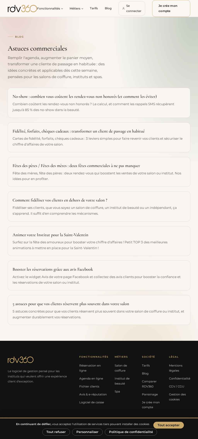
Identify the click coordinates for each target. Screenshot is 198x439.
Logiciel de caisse (91, 402)
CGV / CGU (176, 386)
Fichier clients (89, 386)
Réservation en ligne (90, 368)
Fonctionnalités (48, 8)
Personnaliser (87, 432)
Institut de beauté (122, 381)
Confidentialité (179, 378)
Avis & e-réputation (93, 394)
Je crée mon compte (168, 8)
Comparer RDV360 (149, 384)
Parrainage (150, 394)
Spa (117, 391)
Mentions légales (175, 368)
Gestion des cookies (177, 397)
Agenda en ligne (91, 378)
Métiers (75, 8)
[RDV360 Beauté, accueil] (22, 8)
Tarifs (94, 8)
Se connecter (133, 8)
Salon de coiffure (121, 368)
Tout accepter (169, 425)
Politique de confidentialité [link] (131, 432)
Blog (108, 8)
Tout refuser (56, 432)
